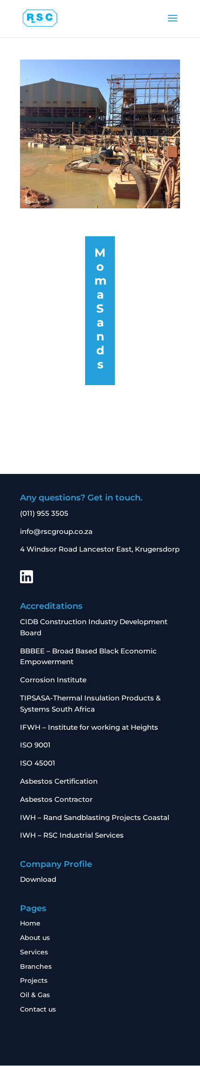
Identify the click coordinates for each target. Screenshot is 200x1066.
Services (34, 952)
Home (30, 923)
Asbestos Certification (59, 781)
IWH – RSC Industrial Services (73, 835)
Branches (36, 966)
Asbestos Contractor (57, 799)
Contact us (38, 1009)
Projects (33, 980)
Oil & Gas (35, 995)
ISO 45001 (37, 763)
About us (35, 937)
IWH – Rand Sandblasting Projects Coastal (95, 817)
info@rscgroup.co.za (56, 531)
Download (38, 879)
